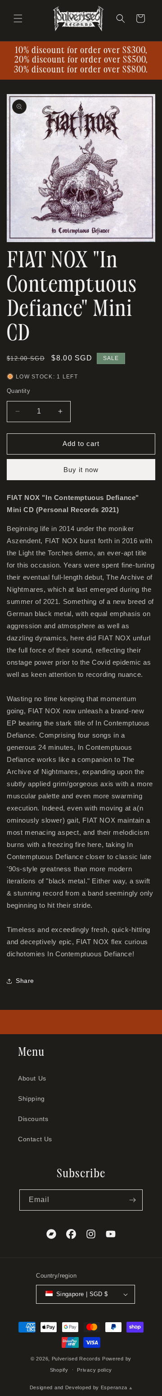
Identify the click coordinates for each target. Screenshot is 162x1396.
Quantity (18, 390)
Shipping (31, 1098)
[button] (18, 18)
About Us (32, 1078)
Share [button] (25, 980)
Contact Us (35, 1139)
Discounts (33, 1118)
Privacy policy (94, 1370)
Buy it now (81, 469)
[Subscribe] (132, 1200)
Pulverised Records (76, 1358)
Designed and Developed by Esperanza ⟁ (81, 1387)
